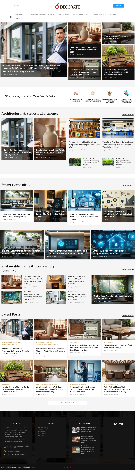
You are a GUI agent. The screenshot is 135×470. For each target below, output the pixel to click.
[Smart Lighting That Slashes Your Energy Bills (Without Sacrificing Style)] (50, 206)
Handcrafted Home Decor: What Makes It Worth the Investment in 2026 (84, 49)
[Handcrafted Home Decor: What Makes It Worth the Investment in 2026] (84, 40)
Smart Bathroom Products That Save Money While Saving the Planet (77, 296)
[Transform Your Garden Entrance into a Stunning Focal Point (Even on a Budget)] (75, 162)
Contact (41, 435)
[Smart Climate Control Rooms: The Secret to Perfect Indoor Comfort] (67, 244)
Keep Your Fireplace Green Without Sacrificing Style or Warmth (76, 280)
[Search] (124, 17)
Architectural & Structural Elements (41, 15)
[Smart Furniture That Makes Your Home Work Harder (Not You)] (16, 206)
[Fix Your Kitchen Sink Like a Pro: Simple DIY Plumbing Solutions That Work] (84, 128)
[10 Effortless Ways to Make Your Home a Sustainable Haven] (113, 289)
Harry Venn (98, 301)
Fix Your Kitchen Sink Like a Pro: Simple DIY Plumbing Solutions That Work (84, 144)
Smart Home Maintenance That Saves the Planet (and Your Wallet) (33, 296)
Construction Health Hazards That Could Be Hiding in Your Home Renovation (82, 389)
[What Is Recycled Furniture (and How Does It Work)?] (118, 336)
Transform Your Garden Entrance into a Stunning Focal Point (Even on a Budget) (91, 162)
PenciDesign (34, 467)
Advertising (42, 431)
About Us (113, 15)
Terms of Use (42, 429)
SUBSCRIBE (118, 6)
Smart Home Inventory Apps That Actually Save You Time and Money (84, 216)
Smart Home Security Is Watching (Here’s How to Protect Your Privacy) (118, 214)
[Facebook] (11, 6)
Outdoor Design (64, 15)
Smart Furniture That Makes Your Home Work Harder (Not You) (16, 215)
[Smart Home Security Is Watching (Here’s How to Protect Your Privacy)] (118, 206)
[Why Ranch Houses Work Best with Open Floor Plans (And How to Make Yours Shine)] (50, 378)
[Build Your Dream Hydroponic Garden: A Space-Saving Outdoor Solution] (108, 162)
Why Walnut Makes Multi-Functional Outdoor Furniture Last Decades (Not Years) (117, 389)
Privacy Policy (43, 428)
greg (5, 74)
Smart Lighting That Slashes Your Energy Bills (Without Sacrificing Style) (50, 214)
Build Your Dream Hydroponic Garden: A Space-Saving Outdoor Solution (123, 162)
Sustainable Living (100, 15)
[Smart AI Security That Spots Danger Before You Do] (113, 244)
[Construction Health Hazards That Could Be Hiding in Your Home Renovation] (84, 378)
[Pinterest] (17, 6)
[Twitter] (14, 6)
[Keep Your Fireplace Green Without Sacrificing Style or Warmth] (56, 282)
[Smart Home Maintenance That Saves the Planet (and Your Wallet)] (11, 297)
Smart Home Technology (81, 15)
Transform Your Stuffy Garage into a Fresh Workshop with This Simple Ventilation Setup (117, 144)
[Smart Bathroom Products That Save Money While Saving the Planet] (56, 297)
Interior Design (20, 15)
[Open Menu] (10, 17)
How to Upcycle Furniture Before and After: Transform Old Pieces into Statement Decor (84, 72)
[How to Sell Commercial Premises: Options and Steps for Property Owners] (33, 49)
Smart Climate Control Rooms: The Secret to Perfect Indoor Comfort (67, 252)
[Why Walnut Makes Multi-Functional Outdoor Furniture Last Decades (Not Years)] (118, 378)
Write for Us (42, 433)
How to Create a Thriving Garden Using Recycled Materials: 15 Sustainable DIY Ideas (118, 72)
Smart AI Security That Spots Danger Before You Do (109, 252)
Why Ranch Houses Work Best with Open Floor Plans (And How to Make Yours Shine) (49, 389)
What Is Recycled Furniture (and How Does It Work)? (117, 37)
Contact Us (18, 19)
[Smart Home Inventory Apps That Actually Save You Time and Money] (84, 207)
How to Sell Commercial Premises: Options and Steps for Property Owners (30, 70)
